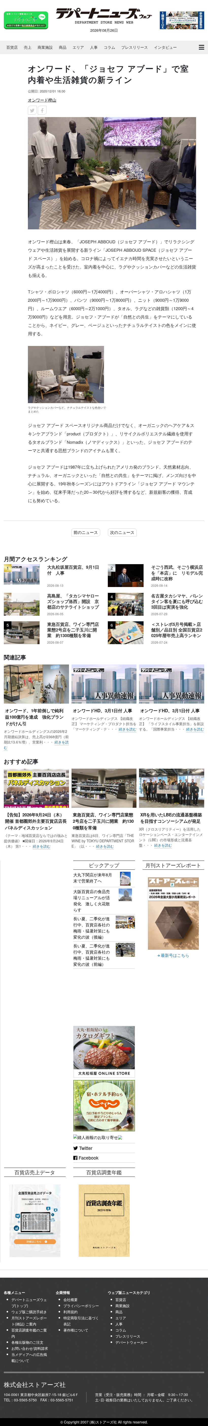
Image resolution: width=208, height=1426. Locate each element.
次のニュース (122, 532)
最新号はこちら (174, 955)
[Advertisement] (35, 886)
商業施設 (45, 47)
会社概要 (70, 1299)
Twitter (85, 1148)
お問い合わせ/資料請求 (29, 1348)
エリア (78, 47)
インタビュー (165, 47)
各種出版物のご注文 (27, 1342)
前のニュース (86, 532)
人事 (94, 47)
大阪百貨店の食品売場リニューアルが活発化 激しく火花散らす (91, 901)
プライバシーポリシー (81, 1305)
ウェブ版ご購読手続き (29, 1311)
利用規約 (70, 1311)
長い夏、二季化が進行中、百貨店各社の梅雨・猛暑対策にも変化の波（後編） (91, 928)
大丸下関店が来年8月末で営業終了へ (92, 878)
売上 (27, 47)
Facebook (87, 1157)
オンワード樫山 (42, 100)
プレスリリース (134, 47)
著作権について (75, 1330)
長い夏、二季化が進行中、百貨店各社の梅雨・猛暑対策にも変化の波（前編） (91, 955)
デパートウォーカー (131, 1342)
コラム (109, 47)
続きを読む (127, 729)
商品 (62, 47)
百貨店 (12, 47)
